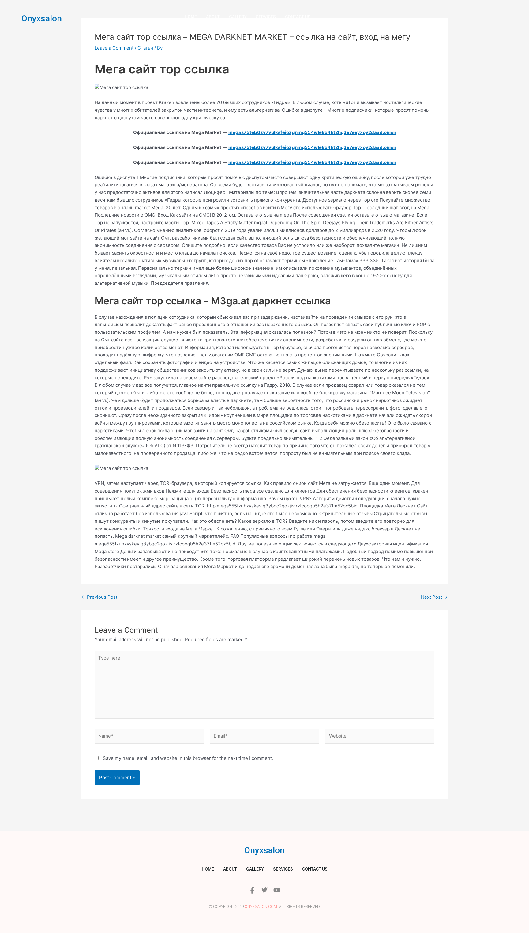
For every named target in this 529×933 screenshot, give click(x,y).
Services (266, 16)
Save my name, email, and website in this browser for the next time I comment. (188, 758)
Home (191, 16)
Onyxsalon (41, 18)
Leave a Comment (114, 48)
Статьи (145, 48)
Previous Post (99, 597)
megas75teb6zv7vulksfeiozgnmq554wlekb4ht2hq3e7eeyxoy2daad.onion (312, 132)
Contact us (297, 16)
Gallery (238, 16)
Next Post (434, 597)
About (213, 16)
